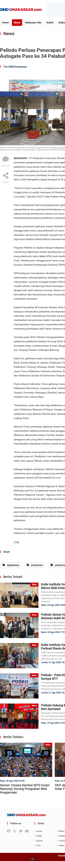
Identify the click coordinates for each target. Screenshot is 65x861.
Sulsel (49, 22)
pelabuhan (36, 565)
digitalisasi (12, 565)
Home (5, 22)
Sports (39, 840)
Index (61, 845)
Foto (38, 845)
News (17, 22)
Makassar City (33, 22)
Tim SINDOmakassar (15, 66)
